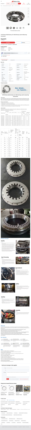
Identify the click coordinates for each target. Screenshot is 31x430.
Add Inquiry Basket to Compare (15, 30)
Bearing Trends (19, 422)
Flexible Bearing (3, 404)
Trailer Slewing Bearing (18, 403)
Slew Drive (9, 404)
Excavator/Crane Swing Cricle (26, 401)
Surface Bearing (11, 420)
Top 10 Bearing (13, 422)
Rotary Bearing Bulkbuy (25, 422)
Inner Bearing (8, 422)
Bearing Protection (17, 420)
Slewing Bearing (18, 401)
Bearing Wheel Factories (4, 420)
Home (1, 5)
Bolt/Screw (24, 404)
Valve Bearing (3, 422)
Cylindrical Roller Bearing (17, 5)
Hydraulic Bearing (23, 420)
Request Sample (15, 44)
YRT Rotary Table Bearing (11, 403)
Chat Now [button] (23, 42)
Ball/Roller (17, 404)
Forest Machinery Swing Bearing (4, 401)
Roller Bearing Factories (12, 418)
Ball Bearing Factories (19, 418)
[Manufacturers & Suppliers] (15, 1)
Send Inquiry (8, 42)
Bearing (12, 5)
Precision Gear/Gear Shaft (11, 401)
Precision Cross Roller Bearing (4, 403)
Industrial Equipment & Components (7, 5)
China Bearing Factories (4, 418)
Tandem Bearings (25, 403)
